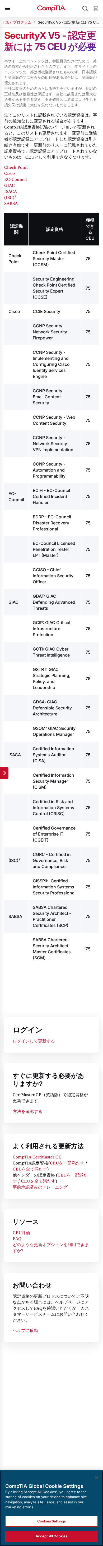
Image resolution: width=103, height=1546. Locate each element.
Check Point (16, 167)
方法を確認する (27, 1111)
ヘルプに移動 (25, 1330)
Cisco (9, 173)
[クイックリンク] (4, 773)
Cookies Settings (51, 1521)
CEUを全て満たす (30, 1169)
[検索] (85, 8)
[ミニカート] (95, 8)
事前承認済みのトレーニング (40, 1187)
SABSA (11, 203)
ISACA (10, 191)
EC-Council (15, 179)
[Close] (96, 1477)
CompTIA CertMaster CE (37, 1157)
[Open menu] (7, 8)
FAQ (17, 1238)
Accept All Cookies (51, 1536)
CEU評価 (21, 1232)
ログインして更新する (34, 1041)
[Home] (51, 8)
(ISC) (10, 197)
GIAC (9, 185)
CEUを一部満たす (67, 1163)
